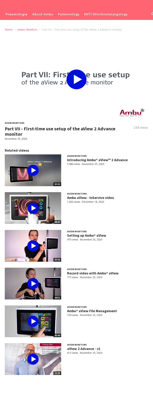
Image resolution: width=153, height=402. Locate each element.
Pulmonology (68, 14)
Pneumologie (16, 14)
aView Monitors (27, 29)
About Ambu (42, 14)
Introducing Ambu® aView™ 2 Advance (97, 160)
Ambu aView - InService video (90, 197)
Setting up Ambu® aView (86, 235)
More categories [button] (20, 24)
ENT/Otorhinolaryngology (106, 14)
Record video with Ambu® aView (93, 273)
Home (9, 29)
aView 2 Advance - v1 (84, 348)
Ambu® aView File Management (92, 311)
